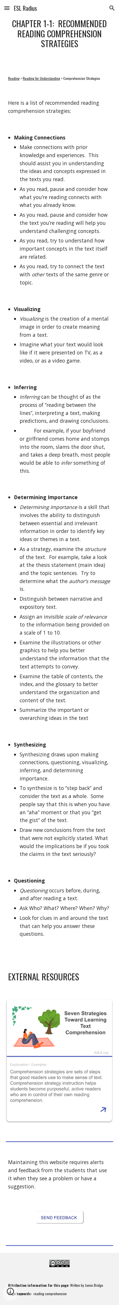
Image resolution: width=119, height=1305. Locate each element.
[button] (7, 8)
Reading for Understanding (41, 78)
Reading (14, 78)
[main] (59, 33)
